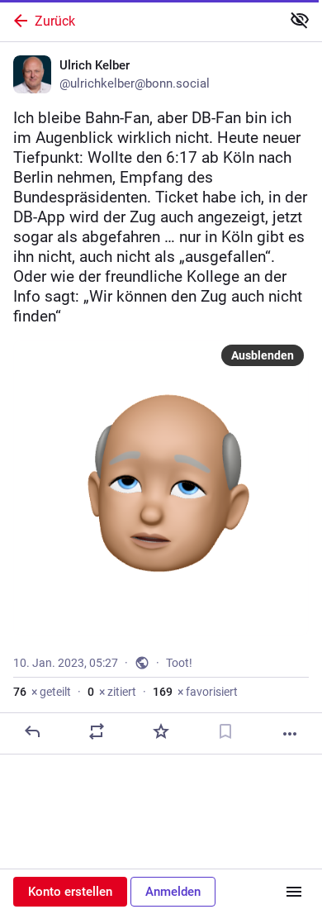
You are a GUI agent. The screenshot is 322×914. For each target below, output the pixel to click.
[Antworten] (32, 731)
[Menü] (294, 891)
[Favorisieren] (161, 731)
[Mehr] (290, 734)
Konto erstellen (70, 891)
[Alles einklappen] (299, 20)
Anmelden (173, 891)
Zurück (55, 21)
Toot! (179, 662)
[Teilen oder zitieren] (97, 731)
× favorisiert (195, 691)
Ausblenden (262, 355)
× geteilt (42, 691)
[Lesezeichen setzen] (225, 731)
